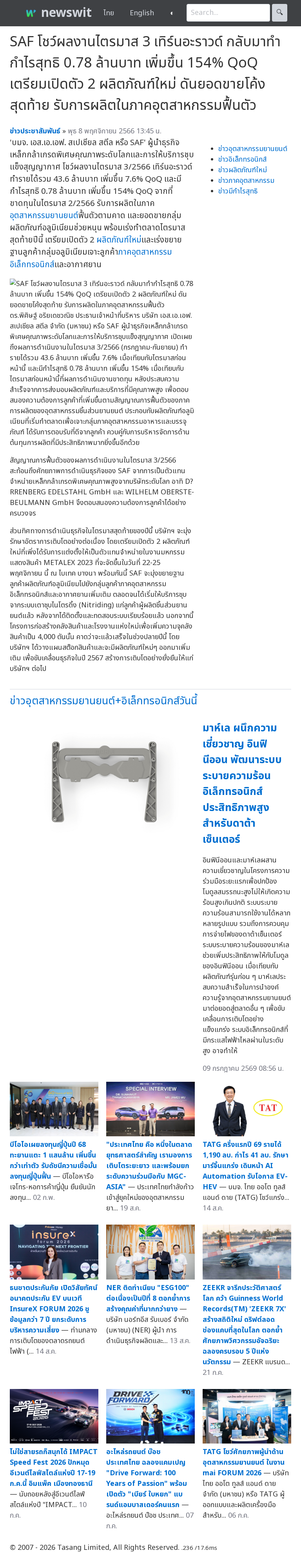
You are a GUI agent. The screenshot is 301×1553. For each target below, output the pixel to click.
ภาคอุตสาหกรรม (145, 252)
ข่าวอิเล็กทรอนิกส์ (242, 159)
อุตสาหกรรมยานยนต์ (44, 216)
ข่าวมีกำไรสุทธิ (237, 191)
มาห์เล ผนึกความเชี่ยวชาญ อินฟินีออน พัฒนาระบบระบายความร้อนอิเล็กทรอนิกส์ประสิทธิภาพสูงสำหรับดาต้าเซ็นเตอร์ (242, 784)
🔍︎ (279, 12)
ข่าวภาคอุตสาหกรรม (246, 180)
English (142, 13)
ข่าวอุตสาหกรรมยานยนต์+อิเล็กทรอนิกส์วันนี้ (103, 701)
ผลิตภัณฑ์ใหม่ (118, 240)
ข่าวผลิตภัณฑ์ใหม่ (242, 170)
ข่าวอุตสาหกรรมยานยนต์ (252, 149)
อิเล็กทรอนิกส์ (32, 265)
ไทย (108, 13)
